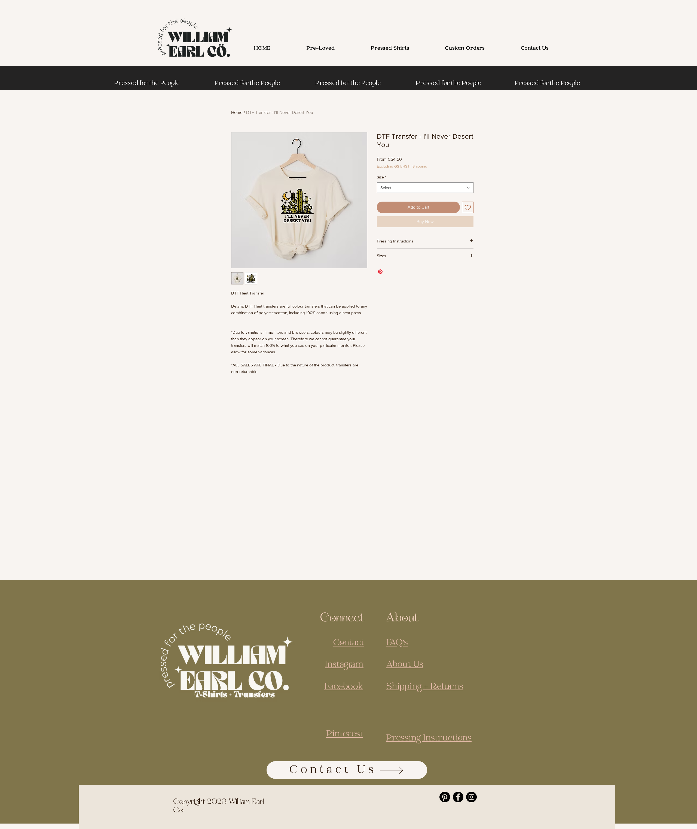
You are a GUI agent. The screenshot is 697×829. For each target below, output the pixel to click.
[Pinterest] (444, 797)
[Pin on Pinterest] (380, 271)
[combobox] (425, 187)
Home (237, 112)
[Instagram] (471, 797)
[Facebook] (458, 797)
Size (381, 177)
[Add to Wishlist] (467, 207)
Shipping (419, 166)
